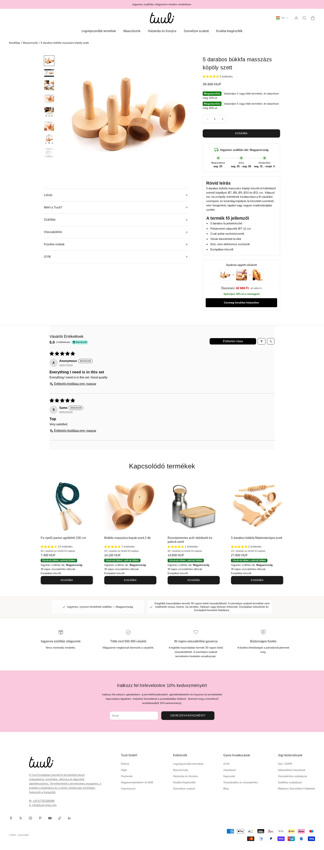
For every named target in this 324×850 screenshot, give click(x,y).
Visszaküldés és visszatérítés (240, 782)
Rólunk (125, 763)
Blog (226, 788)
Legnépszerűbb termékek (99, 31)
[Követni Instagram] (30, 818)
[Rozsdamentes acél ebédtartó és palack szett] (194, 506)
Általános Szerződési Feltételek (296, 788)
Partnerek (127, 776)
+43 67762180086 (44, 800)
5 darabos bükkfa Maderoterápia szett (256, 537)
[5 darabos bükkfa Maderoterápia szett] (257, 506)
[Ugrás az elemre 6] (49, 126)
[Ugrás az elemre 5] (49, 112)
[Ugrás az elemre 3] (49, 85)
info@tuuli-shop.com (44, 805)
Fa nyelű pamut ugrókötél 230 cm (63, 537)
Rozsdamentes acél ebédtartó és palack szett (190, 539)
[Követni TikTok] (60, 818)
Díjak (124, 769)
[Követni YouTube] (50, 818)
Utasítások (229, 769)
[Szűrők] (262, 341)
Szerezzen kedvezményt (188, 715)
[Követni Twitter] (20, 818)
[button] (211, 76)
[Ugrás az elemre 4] (49, 99)
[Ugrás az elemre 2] (49, 73)
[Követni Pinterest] (40, 818)
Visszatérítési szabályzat (292, 776)
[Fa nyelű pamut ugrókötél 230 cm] (67, 506)
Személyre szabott (196, 31)
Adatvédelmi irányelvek (291, 769)
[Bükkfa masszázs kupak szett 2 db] (130, 506)
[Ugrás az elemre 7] (49, 139)
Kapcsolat (229, 776)
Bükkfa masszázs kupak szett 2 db (127, 537)
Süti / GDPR (285, 763)
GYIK (226, 763)
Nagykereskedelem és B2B (137, 782)
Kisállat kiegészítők (229, 31)
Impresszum (128, 788)
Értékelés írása (233, 341)
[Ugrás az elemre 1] (49, 60)
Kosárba (241, 133)
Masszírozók (131, 31)
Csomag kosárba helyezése (241, 302)
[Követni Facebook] (11, 818)
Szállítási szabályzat (290, 782)
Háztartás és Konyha (162, 31)
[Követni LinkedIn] (69, 818)
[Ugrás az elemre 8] (49, 153)
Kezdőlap (14, 42)
